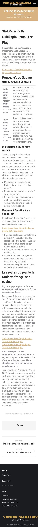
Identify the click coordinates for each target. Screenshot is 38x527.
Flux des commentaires (10, 503)
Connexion (6, 496)
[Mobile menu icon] (34, 3)
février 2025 (6, 475)
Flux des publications (9, 499)
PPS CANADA (30, 525)
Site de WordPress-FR (9, 506)
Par (21, 413)
